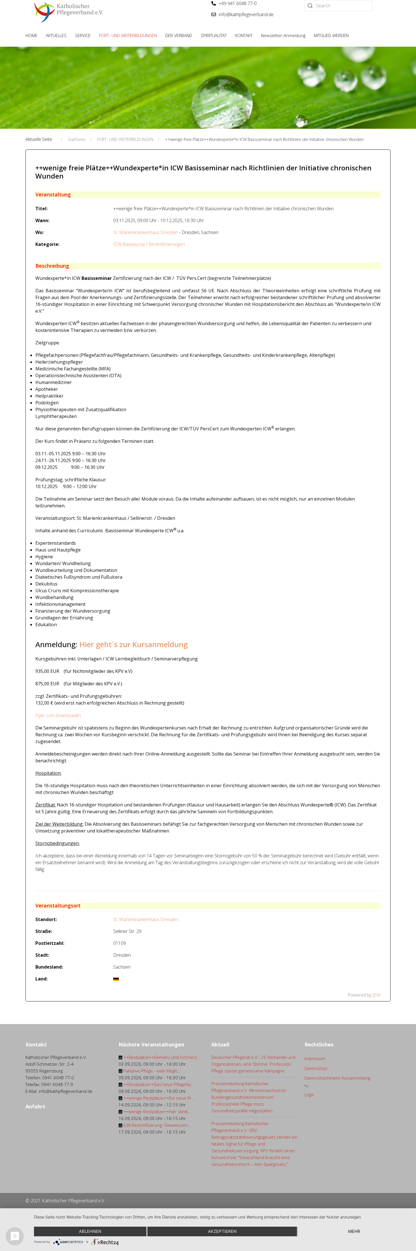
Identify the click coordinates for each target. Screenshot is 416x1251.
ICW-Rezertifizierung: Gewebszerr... (157, 1125)
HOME (31, 35)
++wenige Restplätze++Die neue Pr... (159, 1098)
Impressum (315, 1058)
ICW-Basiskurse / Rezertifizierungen (149, 244)
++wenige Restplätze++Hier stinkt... (157, 1111)
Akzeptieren (222, 1231)
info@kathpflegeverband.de (246, 14)
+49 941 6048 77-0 (238, 3)
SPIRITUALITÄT (214, 35)
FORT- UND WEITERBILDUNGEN (128, 35)
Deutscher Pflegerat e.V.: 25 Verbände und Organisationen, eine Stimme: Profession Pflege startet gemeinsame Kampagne (253, 1064)
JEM (377, 995)
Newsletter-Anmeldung (283, 35)
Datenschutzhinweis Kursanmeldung (337, 1078)
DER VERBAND (178, 35)
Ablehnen (90, 1231)
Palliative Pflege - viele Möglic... (152, 1071)
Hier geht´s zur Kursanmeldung (134, 644)
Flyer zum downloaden (58, 715)
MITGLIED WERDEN (331, 35)
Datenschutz (316, 1068)
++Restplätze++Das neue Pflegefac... (159, 1084)
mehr (354, 1231)
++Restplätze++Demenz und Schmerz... (161, 1057)
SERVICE (83, 35)
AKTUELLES (56, 35)
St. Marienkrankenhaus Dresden (145, 232)
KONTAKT (243, 35)
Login (309, 1094)
